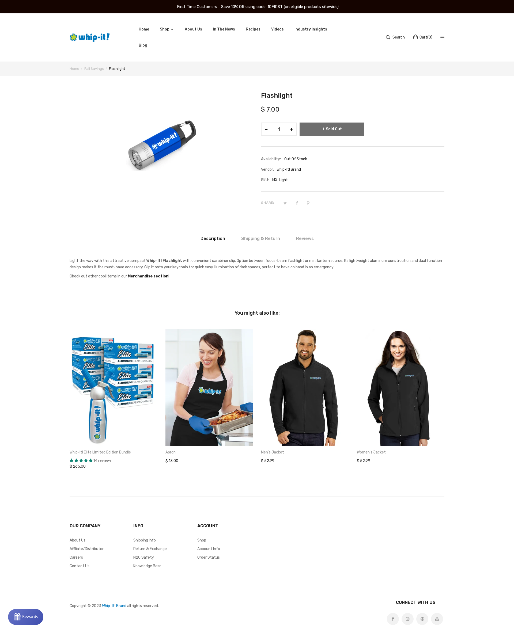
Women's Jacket (371, 452)
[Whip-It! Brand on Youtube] (437, 619)
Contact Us (79, 566)
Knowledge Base (147, 566)
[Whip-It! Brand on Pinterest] (422, 619)
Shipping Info (144, 540)
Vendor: (267, 169)
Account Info (208, 549)
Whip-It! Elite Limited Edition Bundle (100, 452)
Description (213, 238)
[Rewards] (25, 617)
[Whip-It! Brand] (90, 37)
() (425, 37)
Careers (76, 557)
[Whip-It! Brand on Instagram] (408, 619)
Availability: (271, 159)
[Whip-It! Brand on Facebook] (393, 619)
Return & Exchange (150, 549)
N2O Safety (143, 557)
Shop (201, 540)
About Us (77, 540)
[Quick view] (156, 436)
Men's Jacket (272, 452)
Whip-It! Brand (114, 606)
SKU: (265, 180)
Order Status (208, 557)
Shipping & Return (260, 238)
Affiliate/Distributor (87, 549)
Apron (170, 452)
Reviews (305, 238)
